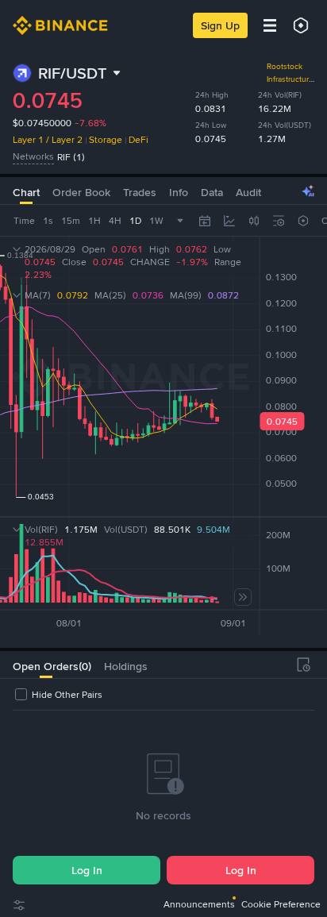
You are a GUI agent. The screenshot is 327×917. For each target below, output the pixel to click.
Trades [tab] (139, 192)
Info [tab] (178, 192)
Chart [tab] (26, 192)
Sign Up (220, 25)
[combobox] (254, 220)
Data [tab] (212, 192)
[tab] (45, 664)
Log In (86, 870)
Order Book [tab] (81, 192)
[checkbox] (57, 694)
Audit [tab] (248, 192)
